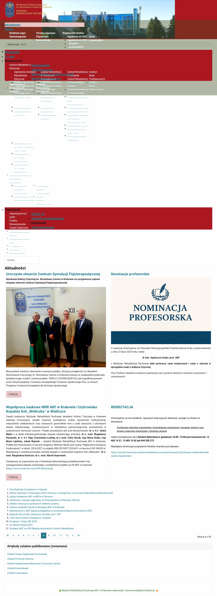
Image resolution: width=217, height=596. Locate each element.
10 (54, 535)
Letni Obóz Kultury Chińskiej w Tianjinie (30, 517)
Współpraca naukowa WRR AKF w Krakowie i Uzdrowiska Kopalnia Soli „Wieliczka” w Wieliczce (51, 409)
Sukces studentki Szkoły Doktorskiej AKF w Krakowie (36, 507)
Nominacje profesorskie (130, 274)
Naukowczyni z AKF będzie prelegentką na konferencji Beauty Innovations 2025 (50, 510)
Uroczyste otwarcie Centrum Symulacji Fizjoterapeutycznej (53, 274)
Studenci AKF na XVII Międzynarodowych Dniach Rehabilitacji (41, 528)
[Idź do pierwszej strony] (8, 535)
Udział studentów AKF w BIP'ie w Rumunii (31, 496)
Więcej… (14, 394)
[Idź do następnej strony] (72, 535)
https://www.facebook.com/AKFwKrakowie (29, 468)
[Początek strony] (212, 590)
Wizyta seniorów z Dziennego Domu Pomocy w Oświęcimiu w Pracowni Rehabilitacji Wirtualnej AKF (61, 493)
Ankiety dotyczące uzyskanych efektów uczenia (34, 503)
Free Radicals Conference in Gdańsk (28, 489)
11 (60, 535)
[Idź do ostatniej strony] (78, 535)
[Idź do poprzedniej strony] (13, 535)
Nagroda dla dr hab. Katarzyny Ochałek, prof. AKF (35, 514)
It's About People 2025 (21, 525)
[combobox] (22, 260)
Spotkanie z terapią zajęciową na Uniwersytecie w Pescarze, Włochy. (44, 500)
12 (67, 535)
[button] (73, 33)
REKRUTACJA (122, 407)
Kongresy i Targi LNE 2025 (23, 521)
